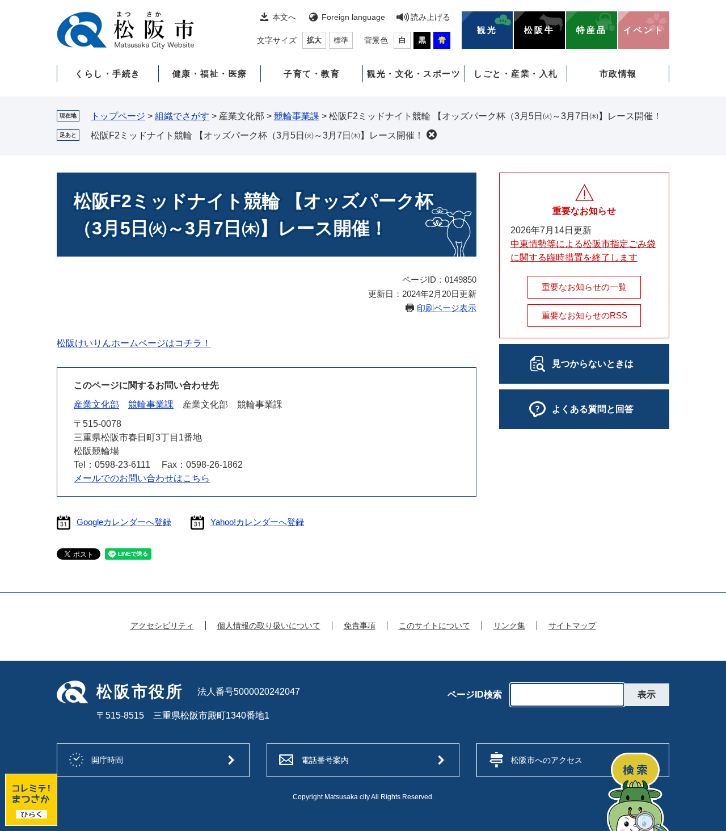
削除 (432, 134)
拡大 (314, 40)
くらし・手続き (108, 73)
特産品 (591, 30)
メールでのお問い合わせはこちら (142, 478)
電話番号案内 (325, 760)
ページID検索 (475, 694)
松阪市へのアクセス (547, 760)
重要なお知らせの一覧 (584, 287)
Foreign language (353, 17)
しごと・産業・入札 (516, 73)
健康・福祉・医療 (209, 73)
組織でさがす (182, 116)
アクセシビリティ (162, 625)
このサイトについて (434, 625)
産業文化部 (96, 404)
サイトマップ (572, 625)
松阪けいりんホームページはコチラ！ (134, 343)
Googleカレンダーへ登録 (124, 522)
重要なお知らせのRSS (584, 315)
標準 (341, 40)
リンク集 (509, 625)
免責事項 (359, 625)
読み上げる (430, 17)
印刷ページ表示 (446, 308)
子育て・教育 (312, 73)
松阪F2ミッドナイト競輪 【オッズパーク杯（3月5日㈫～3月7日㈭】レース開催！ (257, 135)
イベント (643, 30)
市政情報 (618, 73)
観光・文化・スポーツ (414, 73)
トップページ (118, 116)
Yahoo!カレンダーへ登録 (257, 522)
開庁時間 (107, 760)
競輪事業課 (296, 116)
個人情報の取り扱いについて (268, 625)
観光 (487, 30)
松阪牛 (539, 30)
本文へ (284, 17)
